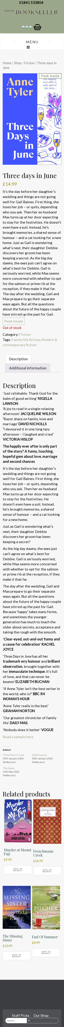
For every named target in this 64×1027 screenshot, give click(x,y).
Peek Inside (13, 321)
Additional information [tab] (27, 368)
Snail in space (39, 754)
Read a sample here (18, 737)
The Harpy (9, 768)
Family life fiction (26, 339)
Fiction (29, 63)
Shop (17, 63)
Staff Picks (20, 1015)
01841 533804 (32, 2)
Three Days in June (13, 754)
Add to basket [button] (17, 870)
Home (7, 63)
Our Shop (41, 1015)
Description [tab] (18, 359)
